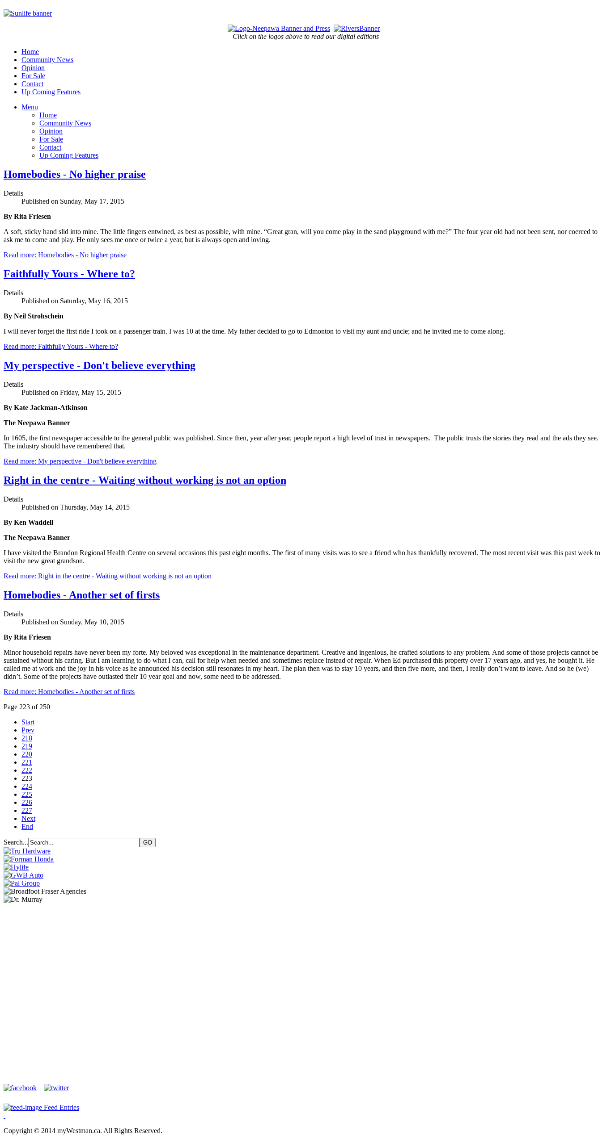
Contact (32, 84)
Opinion (33, 67)
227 (26, 810)
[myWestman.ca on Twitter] (56, 1088)
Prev (27, 730)
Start (27, 722)
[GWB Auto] (23, 875)
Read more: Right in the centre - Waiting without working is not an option (108, 576)
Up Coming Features (51, 92)
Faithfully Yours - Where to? (69, 274)
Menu (29, 107)
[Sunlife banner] (28, 13)
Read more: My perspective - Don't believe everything (80, 461)
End (27, 826)
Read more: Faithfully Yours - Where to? (61, 346)
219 (26, 746)
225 (26, 794)
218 (26, 738)
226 (26, 802)
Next (28, 818)
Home (30, 51)
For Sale (33, 75)
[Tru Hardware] (27, 851)
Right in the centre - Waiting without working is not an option (145, 480)
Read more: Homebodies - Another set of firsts (69, 691)
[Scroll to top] (4, 1115)
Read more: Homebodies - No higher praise (65, 255)
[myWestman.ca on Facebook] (23, 1088)
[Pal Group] (22, 883)
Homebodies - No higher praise (75, 174)
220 (26, 754)
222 (26, 770)
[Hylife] (16, 867)
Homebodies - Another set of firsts (82, 595)
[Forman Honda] (29, 859)
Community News (47, 59)
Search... (16, 842)
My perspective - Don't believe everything (99, 365)
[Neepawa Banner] (279, 28)
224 (26, 786)
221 (26, 762)
